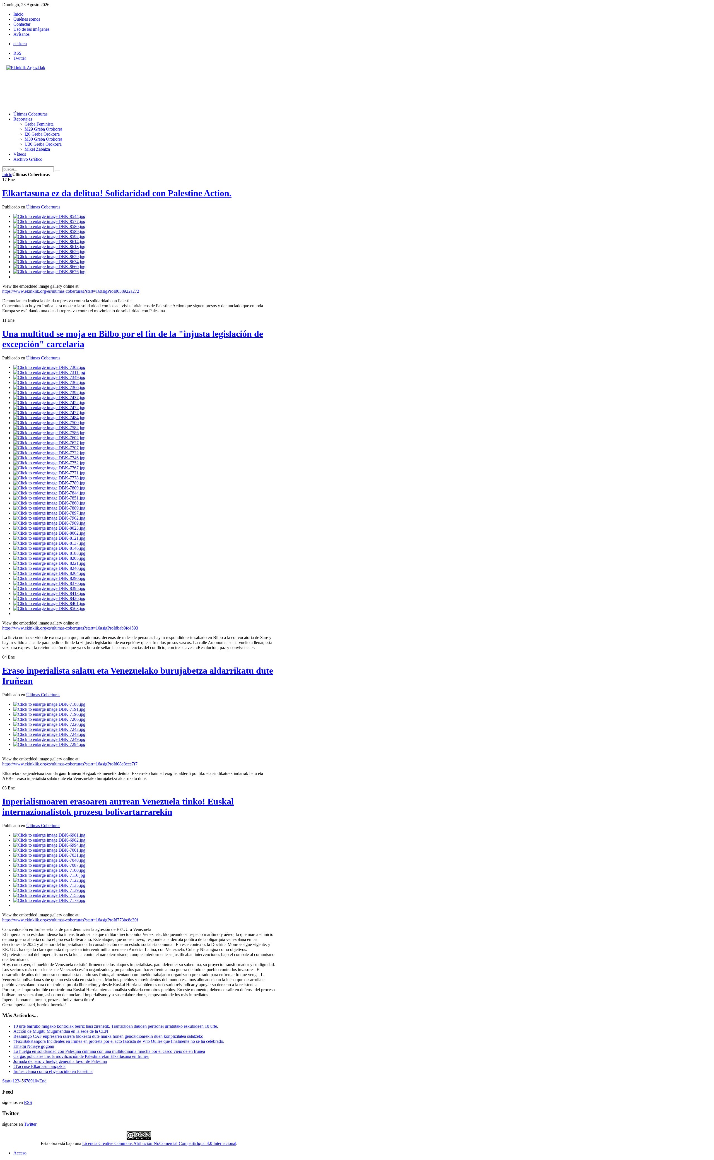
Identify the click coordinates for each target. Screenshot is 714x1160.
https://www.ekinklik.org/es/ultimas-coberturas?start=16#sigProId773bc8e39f (70, 920)
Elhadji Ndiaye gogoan (33, 1046)
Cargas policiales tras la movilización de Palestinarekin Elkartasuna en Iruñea (81, 1056)
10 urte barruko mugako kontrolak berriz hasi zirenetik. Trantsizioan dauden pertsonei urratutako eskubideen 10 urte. (115, 1026)
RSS (17, 53)
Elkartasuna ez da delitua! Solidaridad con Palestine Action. (116, 193)
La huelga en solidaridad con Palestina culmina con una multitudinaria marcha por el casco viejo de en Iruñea (109, 1051)
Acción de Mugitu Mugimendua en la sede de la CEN (60, 1031)
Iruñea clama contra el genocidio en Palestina (53, 1071)
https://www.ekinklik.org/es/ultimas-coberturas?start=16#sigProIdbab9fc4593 (70, 628)
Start (6, 1081)
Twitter (19, 58)
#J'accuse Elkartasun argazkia (39, 1066)
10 (35, 1081)
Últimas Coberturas (43, 207)
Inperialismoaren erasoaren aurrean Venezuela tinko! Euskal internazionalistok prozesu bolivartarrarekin (118, 806)
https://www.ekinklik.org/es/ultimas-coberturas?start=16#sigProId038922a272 (70, 291)
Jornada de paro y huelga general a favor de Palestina (60, 1061)
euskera (20, 43)
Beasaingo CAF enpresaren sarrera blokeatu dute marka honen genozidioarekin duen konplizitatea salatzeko (108, 1036)
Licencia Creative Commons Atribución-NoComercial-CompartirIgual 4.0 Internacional (159, 1143)
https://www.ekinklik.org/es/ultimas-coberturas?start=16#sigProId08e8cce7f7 (70, 764)
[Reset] (57, 170)
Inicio (7, 174)
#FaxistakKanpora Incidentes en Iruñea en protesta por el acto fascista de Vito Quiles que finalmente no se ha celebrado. (118, 1041)
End (43, 1081)
